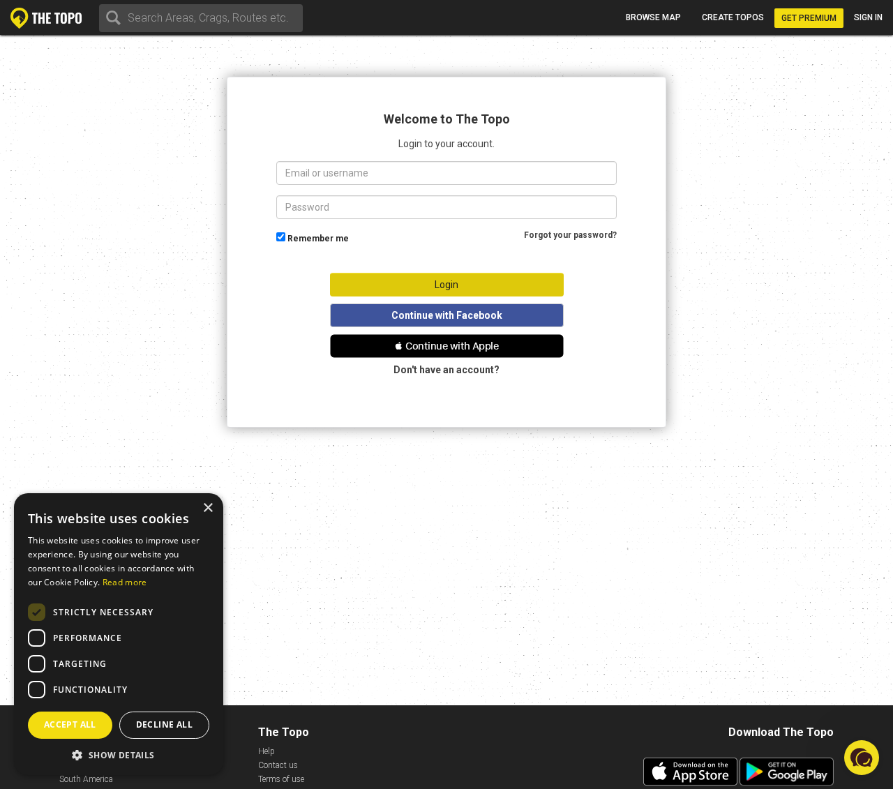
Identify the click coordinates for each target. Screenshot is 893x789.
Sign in (868, 17)
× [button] (207, 508)
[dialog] (118, 634)
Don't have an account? (446, 369)
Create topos (733, 17)
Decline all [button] (164, 724)
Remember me (318, 238)
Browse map (653, 17)
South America (86, 779)
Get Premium (808, 18)
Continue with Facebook (446, 315)
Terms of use (281, 779)
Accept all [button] (70, 724)
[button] (447, 346)
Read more (125, 582)
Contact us (278, 765)
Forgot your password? (570, 235)
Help (266, 751)
